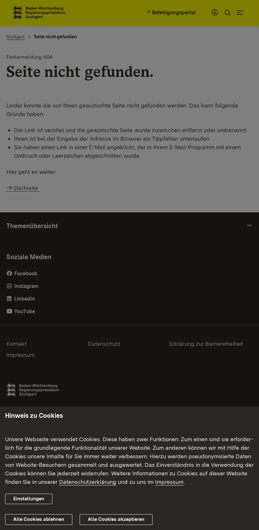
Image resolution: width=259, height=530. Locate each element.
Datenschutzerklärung (87, 481)
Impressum (169, 481)
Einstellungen (28, 499)
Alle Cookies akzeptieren (116, 519)
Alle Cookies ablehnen (38, 519)
